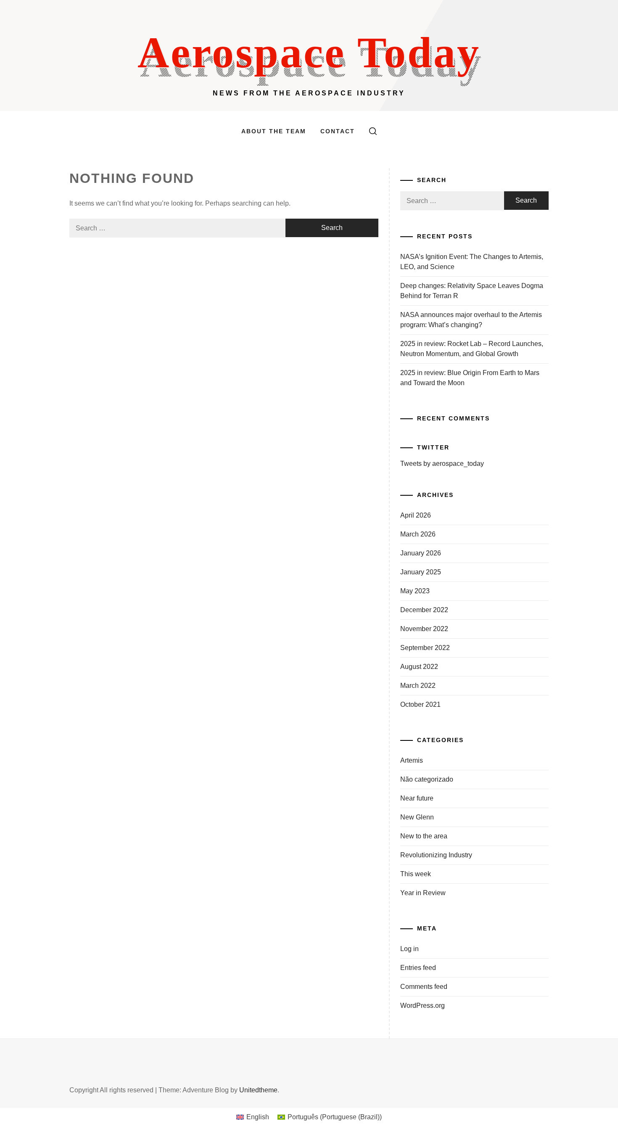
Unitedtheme (258, 1090)
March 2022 (418, 685)
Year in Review (423, 892)
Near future (416, 798)
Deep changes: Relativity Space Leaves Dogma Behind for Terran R (471, 290)
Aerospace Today (309, 52)
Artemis (411, 760)
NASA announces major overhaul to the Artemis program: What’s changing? (471, 319)
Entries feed (418, 967)
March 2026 (418, 534)
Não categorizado (426, 779)
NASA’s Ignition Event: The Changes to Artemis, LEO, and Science (471, 261)
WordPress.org (422, 1005)
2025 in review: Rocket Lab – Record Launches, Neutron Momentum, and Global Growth (471, 348)
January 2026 (420, 553)
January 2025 (420, 572)
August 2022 (419, 666)
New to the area (423, 836)
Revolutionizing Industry (436, 855)
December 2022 (424, 609)
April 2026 (415, 515)
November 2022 (424, 628)
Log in (409, 948)
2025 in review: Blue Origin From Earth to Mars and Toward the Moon (469, 377)
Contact (337, 131)
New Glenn (417, 817)
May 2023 (415, 591)
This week (415, 873)
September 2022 (425, 647)
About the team (273, 131)
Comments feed (423, 986)
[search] (373, 131)
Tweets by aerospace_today (442, 463)
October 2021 (420, 704)
